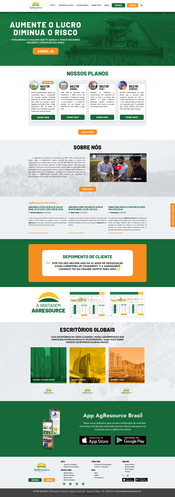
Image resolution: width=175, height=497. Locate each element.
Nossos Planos (66, 470)
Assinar (132, 5)
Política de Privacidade (71, 467)
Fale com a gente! (173, 215)
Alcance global (129, 467)
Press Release (98, 478)
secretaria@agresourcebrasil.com (128, 491)
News (96, 473)
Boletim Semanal (69, 475)
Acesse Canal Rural (115, 233)
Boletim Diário (68, 473)
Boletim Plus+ (68, 478)
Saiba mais (43, 117)
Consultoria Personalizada (102, 464)
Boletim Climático (69, 480)
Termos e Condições (70, 464)
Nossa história (129, 464)
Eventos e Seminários (101, 467)
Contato (127, 471)
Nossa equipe (129, 469)
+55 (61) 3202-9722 (40, 491)
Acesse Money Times (76, 233)
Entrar (118, 5)
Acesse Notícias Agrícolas (38, 233)
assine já (45, 51)
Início (63, 461)
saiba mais (87, 189)
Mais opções (87, 132)
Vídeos (96, 475)
